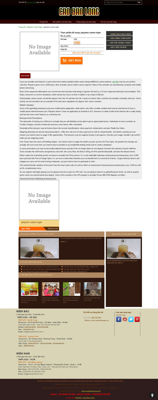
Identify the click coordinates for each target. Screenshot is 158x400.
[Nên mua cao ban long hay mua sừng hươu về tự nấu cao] (29, 287)
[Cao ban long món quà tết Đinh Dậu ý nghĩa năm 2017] (50, 287)
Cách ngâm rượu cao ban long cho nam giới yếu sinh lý (122, 262)
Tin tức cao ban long (108, 22)
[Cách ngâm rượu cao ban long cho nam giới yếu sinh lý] (124, 249)
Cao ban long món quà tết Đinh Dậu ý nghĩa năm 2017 (50, 300)
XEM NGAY (53, 229)
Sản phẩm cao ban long (62, 22)
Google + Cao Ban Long (85, 398)
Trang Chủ (44, 22)
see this (115, 82)
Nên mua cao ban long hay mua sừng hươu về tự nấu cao (29, 300)
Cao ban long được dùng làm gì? (75, 271)
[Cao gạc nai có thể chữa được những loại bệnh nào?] (71, 287)
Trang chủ (22, 27)
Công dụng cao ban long (86, 22)
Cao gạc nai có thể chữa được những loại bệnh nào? (42, 269)
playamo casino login (34, 27)
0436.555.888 (96, 318)
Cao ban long (31, 2)
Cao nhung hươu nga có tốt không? (35, 271)
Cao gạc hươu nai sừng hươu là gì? (76, 269)
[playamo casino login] (39, 200)
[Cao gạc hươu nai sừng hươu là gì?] (92, 287)
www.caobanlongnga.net (90, 391)
